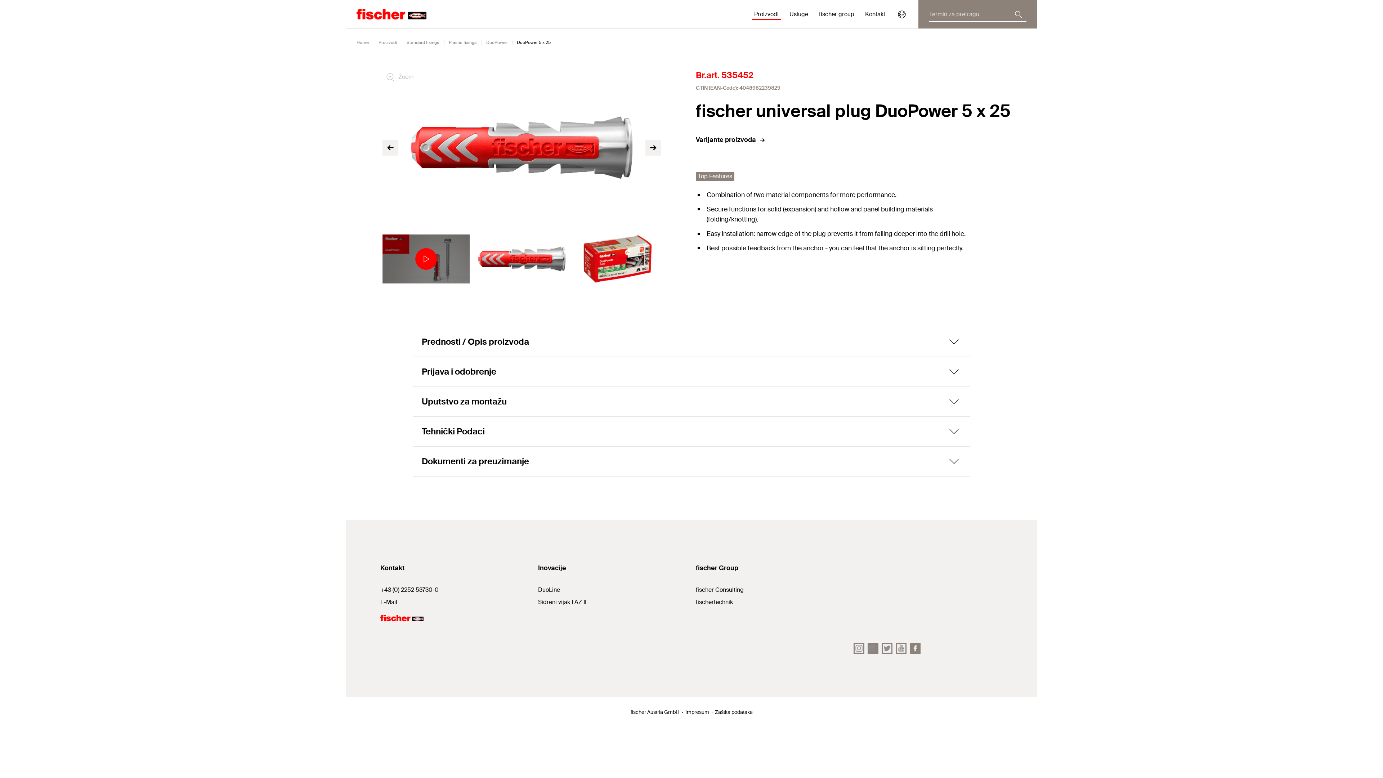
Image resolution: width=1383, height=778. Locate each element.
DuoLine (549, 590)
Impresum (697, 712)
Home (363, 42)
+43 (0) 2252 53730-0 (409, 590)
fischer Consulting (720, 590)
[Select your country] (902, 14)
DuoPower (496, 42)
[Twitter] (887, 648)
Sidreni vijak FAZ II (562, 602)
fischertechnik (714, 602)
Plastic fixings (462, 42)
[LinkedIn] (873, 648)
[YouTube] (901, 648)
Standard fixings (423, 42)
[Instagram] (859, 648)
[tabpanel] (426, 258)
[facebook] (915, 648)
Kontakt (875, 14)
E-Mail (388, 602)
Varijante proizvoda (726, 139)
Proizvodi (388, 42)
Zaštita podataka (734, 712)
